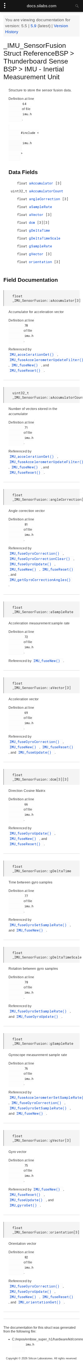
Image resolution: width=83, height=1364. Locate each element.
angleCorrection (45, 199)
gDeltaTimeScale (44, 238)
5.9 (34, 26)
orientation (41, 261)
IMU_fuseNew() (25, 365)
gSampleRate (40, 246)
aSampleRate (40, 206)
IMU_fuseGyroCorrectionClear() (41, 558)
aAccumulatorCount (46, 191)
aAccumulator (42, 183)
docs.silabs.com (41, 6)
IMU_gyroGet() (24, 1205)
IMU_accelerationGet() (33, 354)
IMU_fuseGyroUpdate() (31, 564)
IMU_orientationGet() (40, 1302)
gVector (37, 254)
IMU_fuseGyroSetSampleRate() (39, 925)
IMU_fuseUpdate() (36, 752)
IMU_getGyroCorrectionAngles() (40, 579)
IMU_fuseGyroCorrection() (36, 553)
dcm (33, 222)
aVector (37, 214)
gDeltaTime (39, 230)
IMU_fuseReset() (26, 370)
